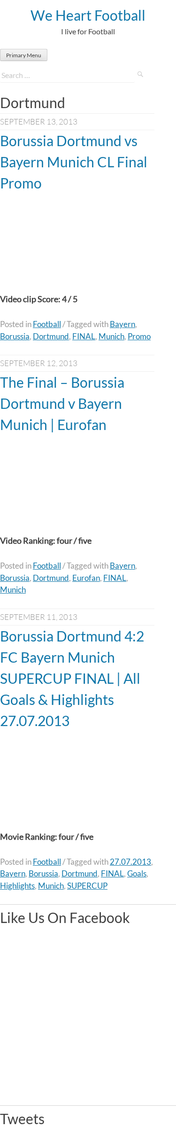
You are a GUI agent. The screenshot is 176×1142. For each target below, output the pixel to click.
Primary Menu (23, 55)
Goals (136, 873)
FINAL (83, 336)
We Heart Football (88, 15)
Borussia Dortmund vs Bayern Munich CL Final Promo (73, 161)
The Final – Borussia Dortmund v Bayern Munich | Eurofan (62, 403)
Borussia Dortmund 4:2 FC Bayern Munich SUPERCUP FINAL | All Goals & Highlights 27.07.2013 (72, 678)
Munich (111, 336)
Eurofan (86, 578)
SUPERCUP (87, 886)
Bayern (122, 324)
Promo (139, 336)
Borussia (15, 336)
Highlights (17, 886)
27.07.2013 (130, 862)
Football (47, 324)
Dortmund (51, 336)
